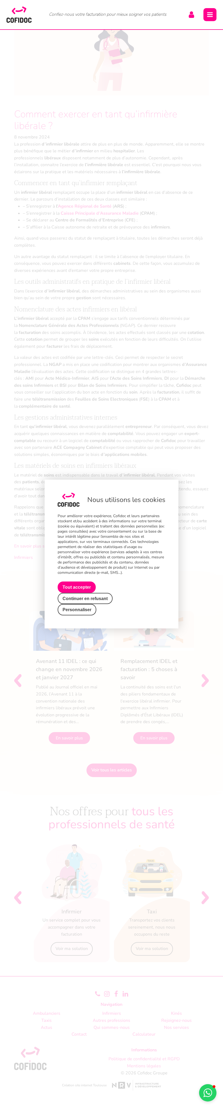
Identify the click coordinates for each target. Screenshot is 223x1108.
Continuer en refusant (85, 598)
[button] (207, 1092)
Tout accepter (77, 587)
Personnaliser (77, 609)
